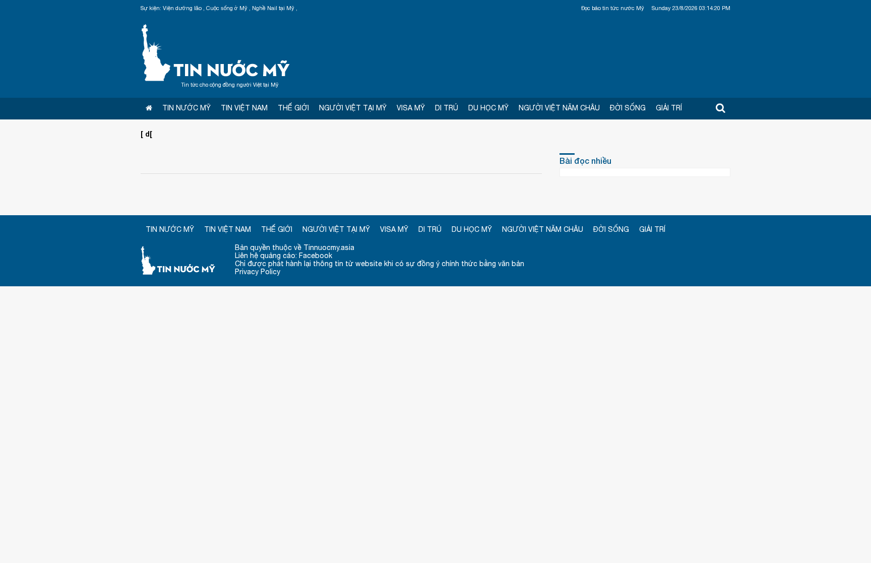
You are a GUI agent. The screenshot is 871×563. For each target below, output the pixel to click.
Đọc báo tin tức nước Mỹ (612, 8)
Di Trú (446, 108)
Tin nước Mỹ (216, 51)
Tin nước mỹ (178, 259)
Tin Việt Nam (244, 108)
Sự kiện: (151, 8)
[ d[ (146, 134)
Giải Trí (669, 108)
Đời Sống (628, 108)
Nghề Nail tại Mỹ (273, 8)
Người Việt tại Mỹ (353, 108)
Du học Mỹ (488, 108)
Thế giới (293, 108)
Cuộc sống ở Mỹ (226, 8)
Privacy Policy (257, 272)
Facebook (315, 256)
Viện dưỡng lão (182, 8)
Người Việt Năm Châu (559, 108)
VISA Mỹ (411, 108)
